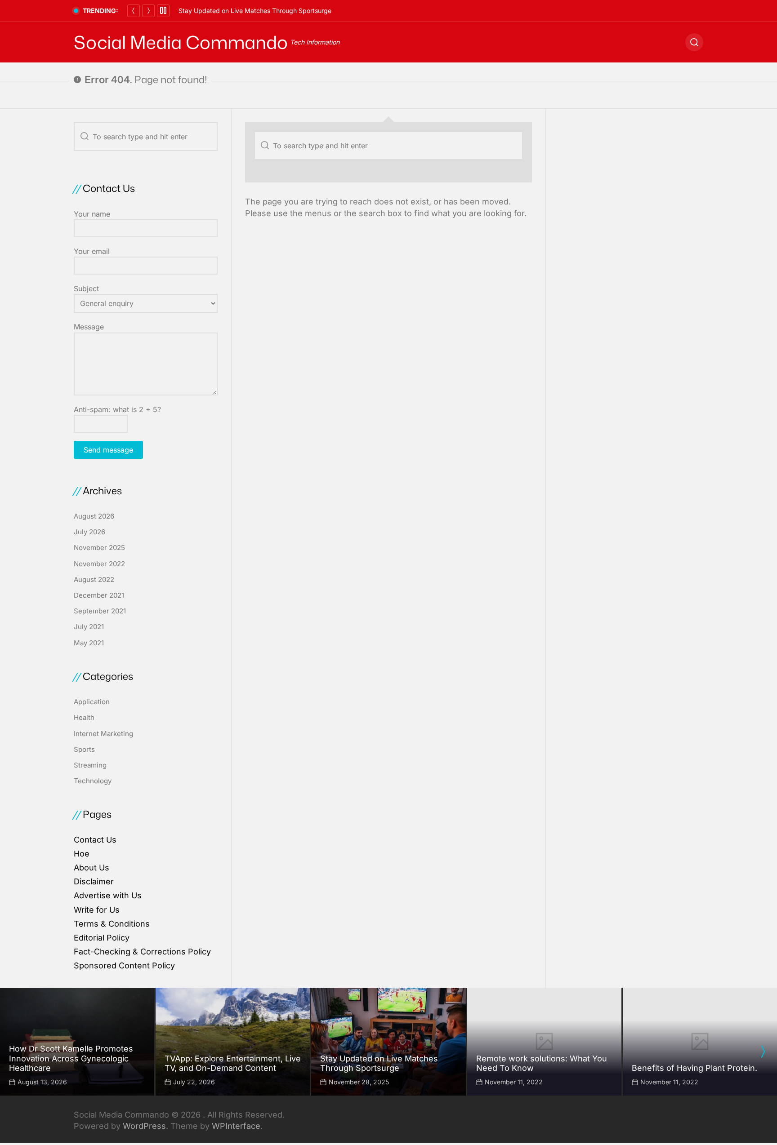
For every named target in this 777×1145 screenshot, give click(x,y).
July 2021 (89, 626)
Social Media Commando (181, 42)
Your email (92, 251)
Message (89, 326)
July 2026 (89, 532)
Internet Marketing (103, 733)
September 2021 (100, 611)
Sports (84, 749)
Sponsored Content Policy (124, 965)
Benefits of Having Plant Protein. (694, 1068)
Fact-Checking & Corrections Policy (142, 951)
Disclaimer (94, 881)
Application (92, 701)
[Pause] (163, 10)
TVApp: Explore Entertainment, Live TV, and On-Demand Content (233, 1063)
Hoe (81, 853)
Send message (108, 449)
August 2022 (94, 579)
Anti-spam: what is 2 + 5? (117, 409)
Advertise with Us (108, 895)
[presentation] (763, 1051)
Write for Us (97, 909)
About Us (91, 867)
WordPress (144, 1126)
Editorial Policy (102, 937)
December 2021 (99, 595)
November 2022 (99, 563)
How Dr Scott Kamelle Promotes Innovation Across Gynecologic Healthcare (71, 1058)
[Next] (148, 10)
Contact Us (95, 839)
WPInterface (236, 1126)
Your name (92, 213)
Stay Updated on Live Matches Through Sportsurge (255, 10)
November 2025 (99, 547)
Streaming (90, 765)
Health (84, 717)
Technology (93, 781)
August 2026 (94, 516)
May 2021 (89, 643)
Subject (86, 288)
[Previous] (133, 10)
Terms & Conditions (112, 923)
